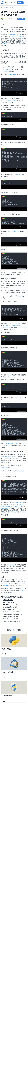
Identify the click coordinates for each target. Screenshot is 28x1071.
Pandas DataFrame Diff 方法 (10, 619)
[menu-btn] (25, 3)
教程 (7, 7)
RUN (20, 93)
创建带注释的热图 (8, 600)
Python (12, 7)
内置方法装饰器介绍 (8, 609)
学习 (2, 7)
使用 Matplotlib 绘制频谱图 (10, 605)
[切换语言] (14, 2)
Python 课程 (16, 630)
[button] (14, 2)
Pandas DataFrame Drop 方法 (11, 612)
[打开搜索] (11, 2)
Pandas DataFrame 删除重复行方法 (12, 614)
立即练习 (22, 18)
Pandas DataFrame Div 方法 (10, 616)
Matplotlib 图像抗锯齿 (9, 602)
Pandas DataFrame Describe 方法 (12, 621)
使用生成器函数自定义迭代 (10, 607)
